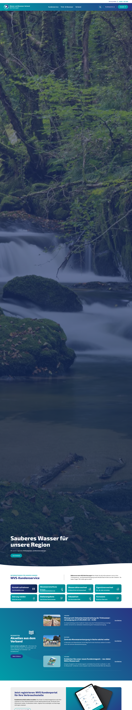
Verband (78, 7)
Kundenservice (53, 7)
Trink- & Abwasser (67, 7)
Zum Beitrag (118, 620)
